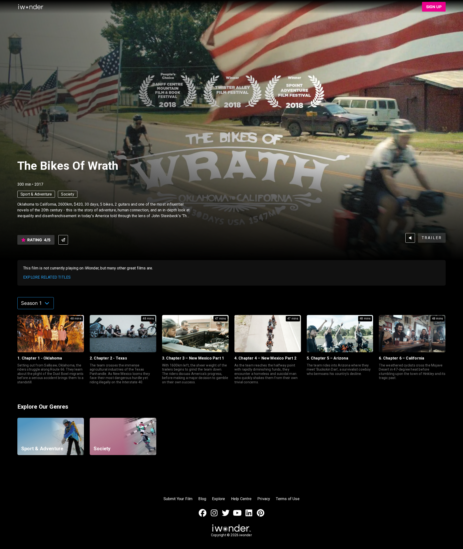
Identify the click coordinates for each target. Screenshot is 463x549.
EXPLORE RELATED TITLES (47, 277)
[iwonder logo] (30, 6)
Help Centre (241, 499)
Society (67, 194)
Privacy (263, 499)
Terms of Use (287, 499)
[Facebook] (202, 515)
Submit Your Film (177, 499)
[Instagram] (214, 515)
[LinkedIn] (249, 515)
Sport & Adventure (36, 194)
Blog (202, 499)
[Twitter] (226, 515)
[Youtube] (237, 515)
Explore (218, 499)
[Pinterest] (260, 515)
